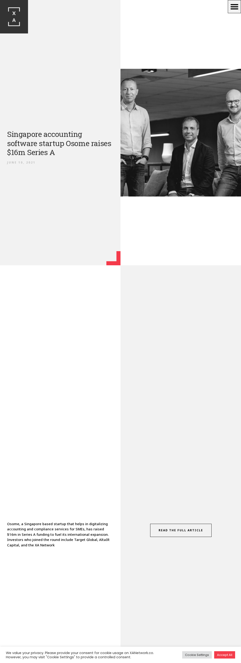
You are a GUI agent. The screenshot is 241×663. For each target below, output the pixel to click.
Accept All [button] (224, 655)
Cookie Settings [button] (197, 655)
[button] (234, 6)
